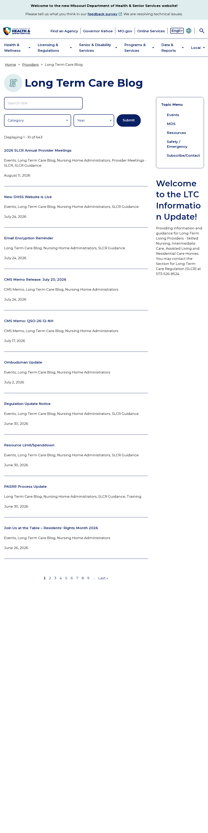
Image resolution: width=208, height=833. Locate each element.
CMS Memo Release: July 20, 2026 (35, 279)
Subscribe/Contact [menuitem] (183, 155)
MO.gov (125, 31)
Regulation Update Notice (27, 404)
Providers (30, 65)
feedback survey (102, 14)
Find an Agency (64, 31)
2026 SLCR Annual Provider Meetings (38, 150)
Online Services (151, 31)
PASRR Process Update (25, 486)
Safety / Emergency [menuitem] (177, 144)
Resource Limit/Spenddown (29, 445)
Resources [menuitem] (176, 133)
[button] (14, 48)
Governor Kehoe (98, 31)
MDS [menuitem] (171, 124)
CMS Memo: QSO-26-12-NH (28, 321)
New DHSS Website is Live (28, 197)
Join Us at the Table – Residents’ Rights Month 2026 (51, 528)
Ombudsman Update (23, 362)
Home (10, 65)
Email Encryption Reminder (28, 238)
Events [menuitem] (173, 115)
